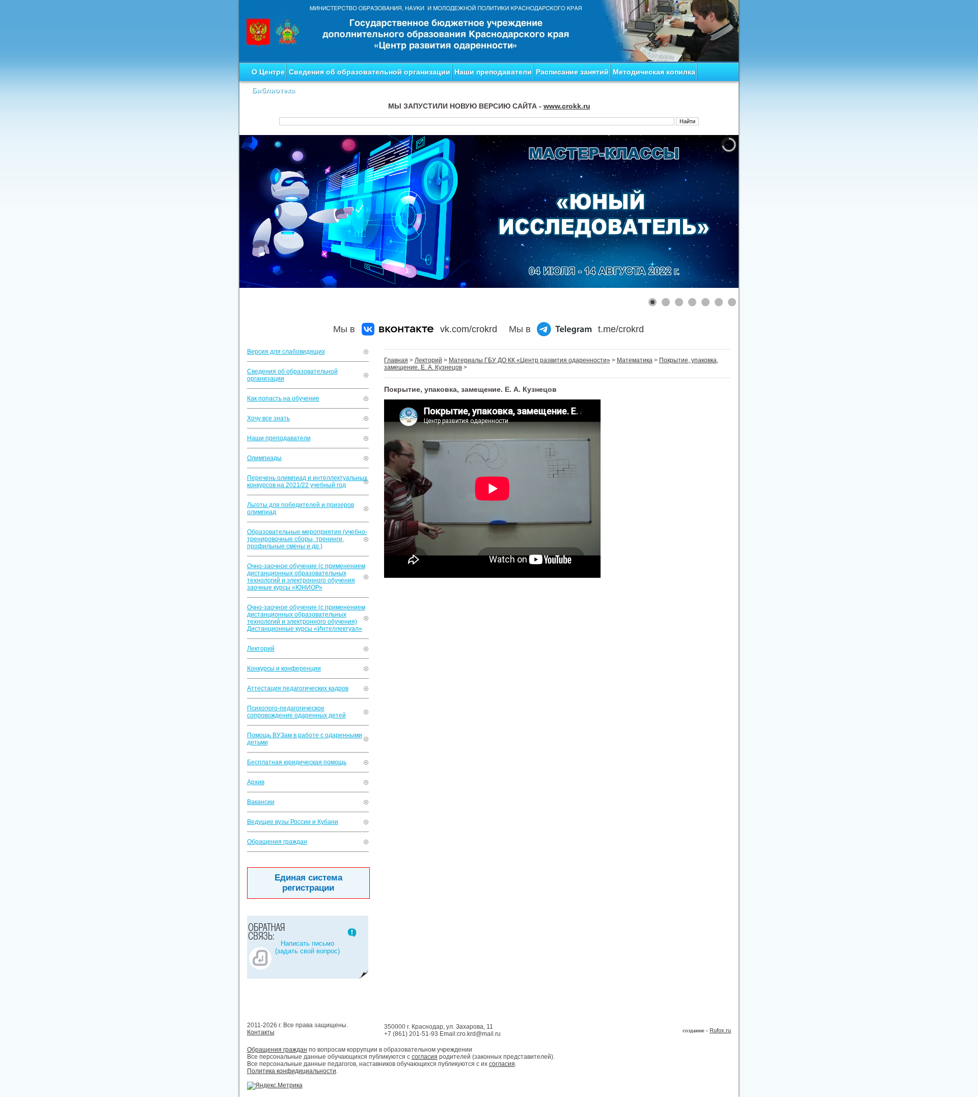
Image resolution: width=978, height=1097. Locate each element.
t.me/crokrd (621, 329)
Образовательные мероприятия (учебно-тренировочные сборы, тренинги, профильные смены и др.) (307, 539)
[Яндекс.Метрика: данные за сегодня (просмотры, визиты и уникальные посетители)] (275, 1086)
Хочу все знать (268, 418)
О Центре (268, 72)
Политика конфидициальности (291, 1071)
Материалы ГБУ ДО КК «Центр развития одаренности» (529, 360)
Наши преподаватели (493, 72)
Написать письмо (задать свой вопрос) (307, 947)
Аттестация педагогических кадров (297, 688)
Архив (255, 782)
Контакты (261, 1032)
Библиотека (273, 90)
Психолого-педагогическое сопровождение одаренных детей (296, 712)
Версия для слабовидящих (286, 351)
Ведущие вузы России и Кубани (292, 821)
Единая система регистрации (308, 883)
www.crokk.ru (567, 106)
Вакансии (261, 802)
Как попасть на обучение (283, 398)
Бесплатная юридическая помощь (296, 762)
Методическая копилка (654, 72)
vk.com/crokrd (468, 329)
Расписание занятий (572, 72)
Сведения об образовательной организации (369, 72)
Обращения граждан (277, 841)
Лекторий (261, 648)
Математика (635, 360)
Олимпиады (264, 458)
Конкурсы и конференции (284, 668)
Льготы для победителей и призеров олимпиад (300, 508)
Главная (396, 360)
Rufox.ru (720, 1030)
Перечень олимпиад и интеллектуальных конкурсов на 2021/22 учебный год (307, 481)
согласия (425, 1056)
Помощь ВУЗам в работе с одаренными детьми (304, 739)
